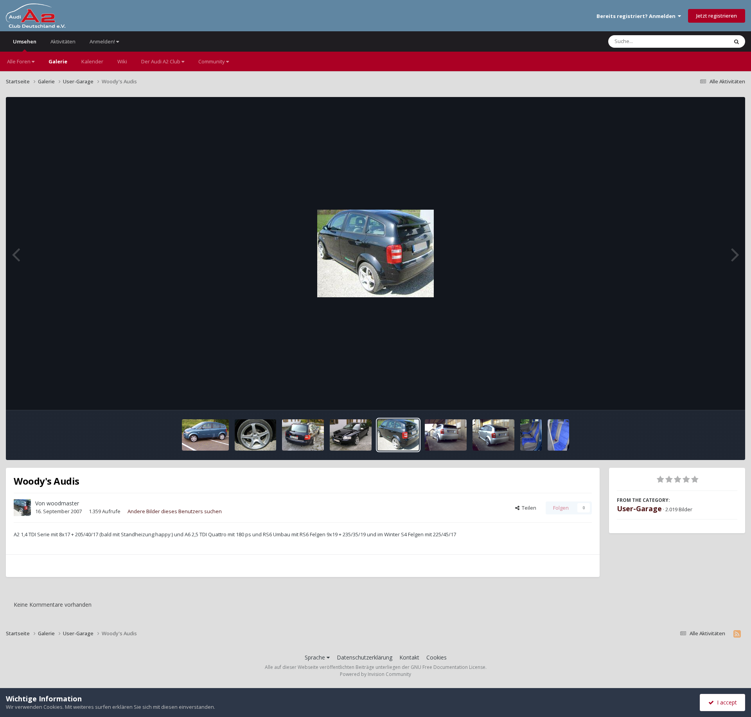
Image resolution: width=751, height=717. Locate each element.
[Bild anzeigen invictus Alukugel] (205, 435)
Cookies (436, 657)
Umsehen (24, 41)
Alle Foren (19, 61)
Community (212, 61)
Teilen (527, 507)
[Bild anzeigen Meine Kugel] (531, 435)
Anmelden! (103, 41)
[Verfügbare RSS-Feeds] (737, 633)
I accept (725, 702)
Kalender (92, 61)
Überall (709, 41)
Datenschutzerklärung (364, 657)
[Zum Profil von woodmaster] (22, 507)
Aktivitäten (62, 41)
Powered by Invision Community (375, 674)
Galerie (58, 61)
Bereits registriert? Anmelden (637, 16)
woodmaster (63, 503)
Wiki (122, 61)
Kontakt (409, 657)
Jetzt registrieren (716, 15)
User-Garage (639, 508)
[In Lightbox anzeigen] (375, 253)
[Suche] (736, 41)
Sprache (316, 657)
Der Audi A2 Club (161, 61)
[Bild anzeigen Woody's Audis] (255, 435)
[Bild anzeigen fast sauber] (446, 435)
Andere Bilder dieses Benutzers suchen (175, 511)
